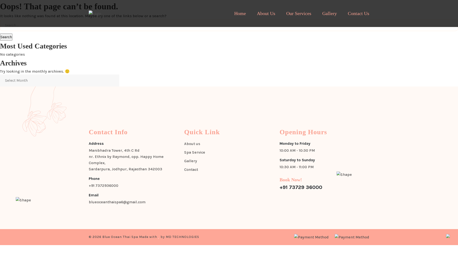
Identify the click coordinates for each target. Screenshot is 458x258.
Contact (191, 169)
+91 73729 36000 (301, 187)
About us (192, 143)
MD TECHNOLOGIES (182, 237)
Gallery (329, 13)
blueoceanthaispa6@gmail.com (117, 202)
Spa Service (194, 152)
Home (240, 13)
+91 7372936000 (103, 185)
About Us (266, 13)
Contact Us (358, 13)
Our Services (298, 13)
